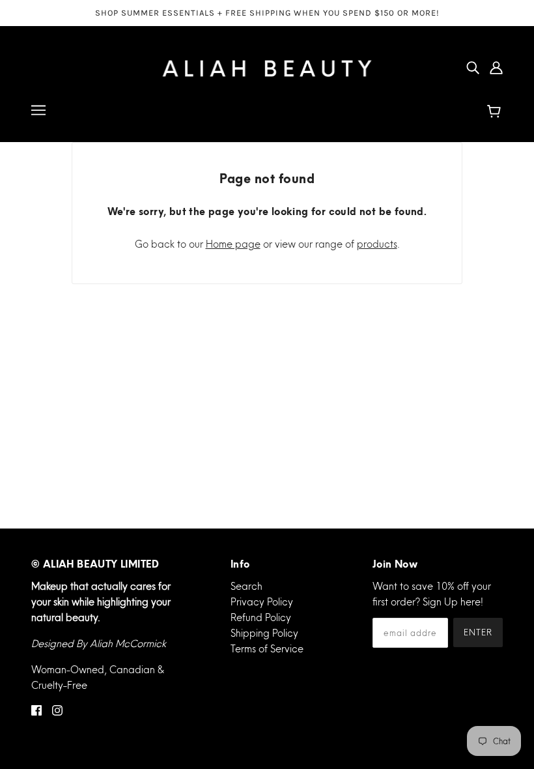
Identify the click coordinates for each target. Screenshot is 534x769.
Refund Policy (261, 617)
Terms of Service (267, 649)
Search (246, 586)
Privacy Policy (262, 602)
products (377, 244)
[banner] (267, 65)
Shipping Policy (264, 633)
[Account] (496, 67)
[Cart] (496, 112)
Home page (233, 244)
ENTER (478, 632)
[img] (473, 67)
